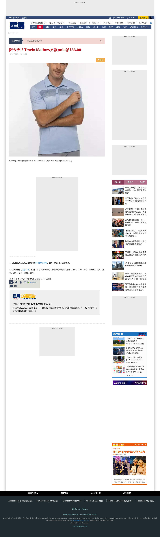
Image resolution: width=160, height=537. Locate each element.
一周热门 (129, 182)
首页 (33, 27)
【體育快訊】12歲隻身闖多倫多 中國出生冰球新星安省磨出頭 (135, 233)
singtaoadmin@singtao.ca (80, 520)
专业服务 (72, 22)
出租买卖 (95, 22)
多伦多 (130, 17)
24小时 (118, 182)
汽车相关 (107, 22)
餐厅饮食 (131, 22)
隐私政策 (54, 500)
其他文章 (16, 40)
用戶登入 (143, 17)
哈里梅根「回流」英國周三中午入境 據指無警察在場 (135, 201)
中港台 (80, 27)
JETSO (15, 32)
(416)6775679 (41, 263)
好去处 (96, 27)
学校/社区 (119, 22)
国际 (47, 27)
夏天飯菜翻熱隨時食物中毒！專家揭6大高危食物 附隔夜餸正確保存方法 (135, 287)
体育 (104, 27)
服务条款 (128, 500)
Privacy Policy (43, 500)
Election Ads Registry (80, 509)
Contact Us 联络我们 (72, 500)
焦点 (54, 27)
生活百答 (70, 27)
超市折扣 (134, 27)
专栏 (125, 27)
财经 (111, 27)
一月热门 (141, 182)
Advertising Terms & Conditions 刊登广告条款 (80, 514)
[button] (151, 24)
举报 (101, 60)
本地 (61, 27)
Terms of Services (116, 500)
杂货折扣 (145, 27)
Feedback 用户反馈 (145, 500)
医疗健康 (143, 22)
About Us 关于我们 (94, 500)
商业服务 (84, 22)
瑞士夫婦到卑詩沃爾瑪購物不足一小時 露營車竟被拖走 (135, 190)
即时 (40, 27)
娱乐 (88, 27)
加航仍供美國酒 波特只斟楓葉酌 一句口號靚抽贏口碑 (135, 222)
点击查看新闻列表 (34, 40)
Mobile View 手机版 (80, 526)
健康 (118, 27)
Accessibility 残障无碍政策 (20, 500)
